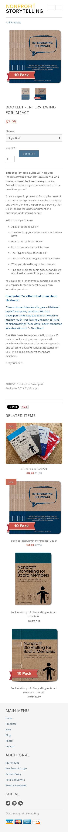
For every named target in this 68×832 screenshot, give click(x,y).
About (9, 740)
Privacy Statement (16, 785)
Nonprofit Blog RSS (20, 803)
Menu (51, 7)
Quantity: (11, 147)
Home (9, 718)
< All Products (13, 22)
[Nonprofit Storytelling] (24, 9)
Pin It (25, 407)
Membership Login (16, 768)
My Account (12, 762)
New (8, 729)
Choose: (10, 131)
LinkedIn (14, 803)
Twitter (8, 803)
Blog (8, 735)
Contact (10, 746)
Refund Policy (13, 774)
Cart (58, 7)
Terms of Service (15, 779)
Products (11, 723)
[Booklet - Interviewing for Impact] (34, 56)
